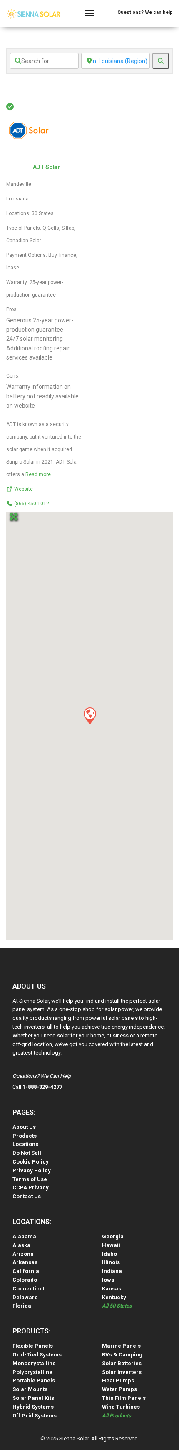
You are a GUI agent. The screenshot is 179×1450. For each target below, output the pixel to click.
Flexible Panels (32, 1346)
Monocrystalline (34, 1363)
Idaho (109, 1254)
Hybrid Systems (33, 1407)
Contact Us (26, 1196)
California (25, 1271)
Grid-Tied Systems (37, 1354)
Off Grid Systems (34, 1415)
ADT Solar (46, 167)
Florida (21, 1306)
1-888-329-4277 (42, 1087)
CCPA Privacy (30, 1187)
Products (24, 1136)
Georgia (113, 1236)
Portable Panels (33, 1380)
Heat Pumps (118, 1380)
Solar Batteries (122, 1363)
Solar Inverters (122, 1372)
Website (23, 489)
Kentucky (114, 1297)
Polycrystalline (32, 1372)
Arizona (23, 1254)
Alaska (21, 1245)
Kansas (111, 1288)
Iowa (108, 1280)
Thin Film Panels (124, 1398)
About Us (24, 1127)
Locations (25, 1144)
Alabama (24, 1236)
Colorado (24, 1280)
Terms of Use (29, 1179)
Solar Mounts (29, 1389)
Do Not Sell (26, 1153)
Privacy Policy (31, 1170)
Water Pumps (119, 1389)
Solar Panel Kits (33, 1398)
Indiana (112, 1271)
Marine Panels (121, 1346)
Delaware (25, 1297)
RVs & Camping (122, 1354)
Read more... (40, 474)
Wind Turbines (121, 1407)
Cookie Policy (30, 1161)
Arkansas (24, 1262)
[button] (89, 715)
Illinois (111, 1262)
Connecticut (28, 1288)
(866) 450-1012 (31, 504)
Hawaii (111, 1245)
